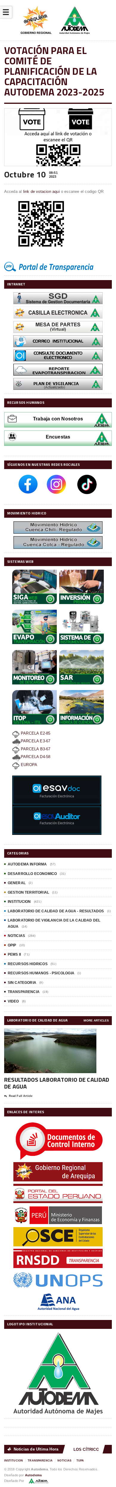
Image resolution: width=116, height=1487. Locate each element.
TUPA (80, 1460)
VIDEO (13, 1001)
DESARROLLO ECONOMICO (32, 874)
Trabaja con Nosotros (58, 418)
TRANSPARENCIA (24, 992)
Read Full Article (20, 1095)
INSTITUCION (19, 902)
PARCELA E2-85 (35, 733)
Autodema (33, 1475)
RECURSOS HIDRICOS (28, 964)
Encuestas (58, 436)
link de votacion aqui (42, 191)
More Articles (96, 1020)
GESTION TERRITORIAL (28, 892)
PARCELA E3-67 (36, 741)
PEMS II (14, 954)
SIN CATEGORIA (22, 983)
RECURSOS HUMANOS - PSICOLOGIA (41, 973)
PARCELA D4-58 (36, 756)
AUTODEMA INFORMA (27, 864)
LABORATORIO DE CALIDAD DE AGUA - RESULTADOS (56, 911)
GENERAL (17, 883)
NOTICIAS (16, 936)
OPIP (12, 945)
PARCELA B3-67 (35, 749)
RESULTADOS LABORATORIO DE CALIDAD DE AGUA (56, 1083)
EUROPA (28, 764)
